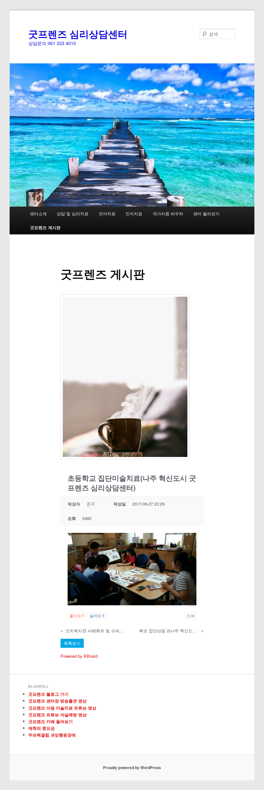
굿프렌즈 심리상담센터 (77, 34)
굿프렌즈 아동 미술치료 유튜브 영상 (62, 708)
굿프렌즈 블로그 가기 (48, 694)
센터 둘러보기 (206, 213)
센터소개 (38, 213)
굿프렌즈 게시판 (45, 227)
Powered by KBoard (79, 656)
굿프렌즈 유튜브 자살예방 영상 (57, 714)
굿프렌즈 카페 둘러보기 (50, 721)
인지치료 (134, 213)
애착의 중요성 (41, 728)
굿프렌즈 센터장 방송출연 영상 (57, 701)
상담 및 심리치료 (73, 213)
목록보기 (72, 643)
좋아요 (77, 616)
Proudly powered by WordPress (132, 767)
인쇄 (190, 616)
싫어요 (97, 616)
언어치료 (107, 213)
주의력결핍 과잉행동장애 (52, 735)
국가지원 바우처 (168, 213)
